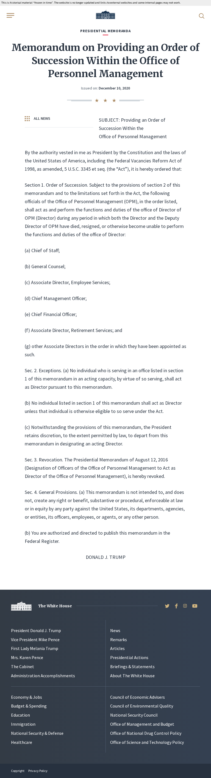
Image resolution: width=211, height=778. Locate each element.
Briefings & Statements (132, 666)
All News (41, 118)
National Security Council (134, 715)
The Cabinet (22, 666)
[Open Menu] (10, 15)
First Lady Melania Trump (34, 648)
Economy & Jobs (26, 697)
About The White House (132, 675)
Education (20, 715)
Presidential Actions (129, 657)
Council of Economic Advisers (137, 697)
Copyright (17, 771)
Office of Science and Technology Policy (147, 742)
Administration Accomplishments (43, 675)
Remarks (118, 639)
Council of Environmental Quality (141, 706)
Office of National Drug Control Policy (145, 733)
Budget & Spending (29, 706)
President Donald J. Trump (36, 630)
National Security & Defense (37, 733)
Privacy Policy (38, 771)
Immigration (23, 724)
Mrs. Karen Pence (27, 657)
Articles (117, 648)
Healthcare (21, 742)
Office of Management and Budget (142, 724)
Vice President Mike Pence (35, 639)
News (115, 630)
